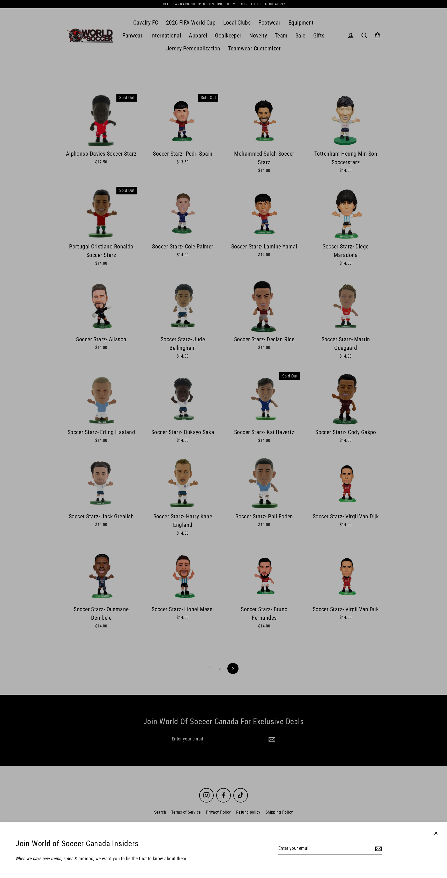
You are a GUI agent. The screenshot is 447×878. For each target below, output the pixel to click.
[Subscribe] (378, 849)
